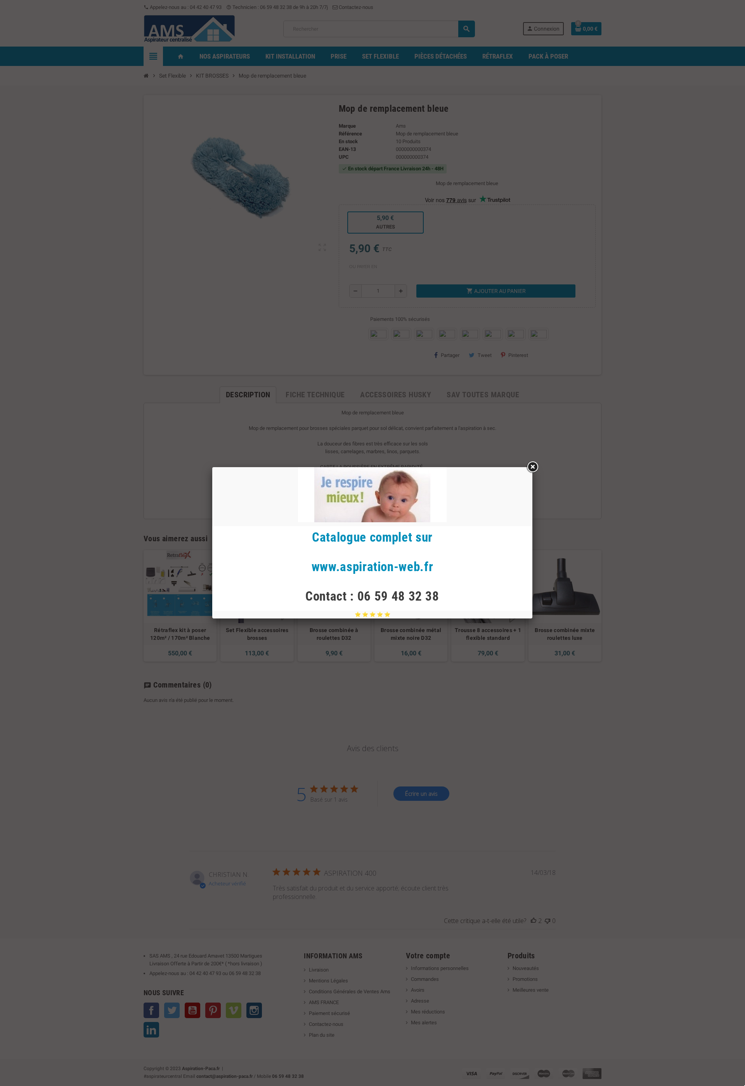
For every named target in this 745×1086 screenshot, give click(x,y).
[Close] (532, 467)
